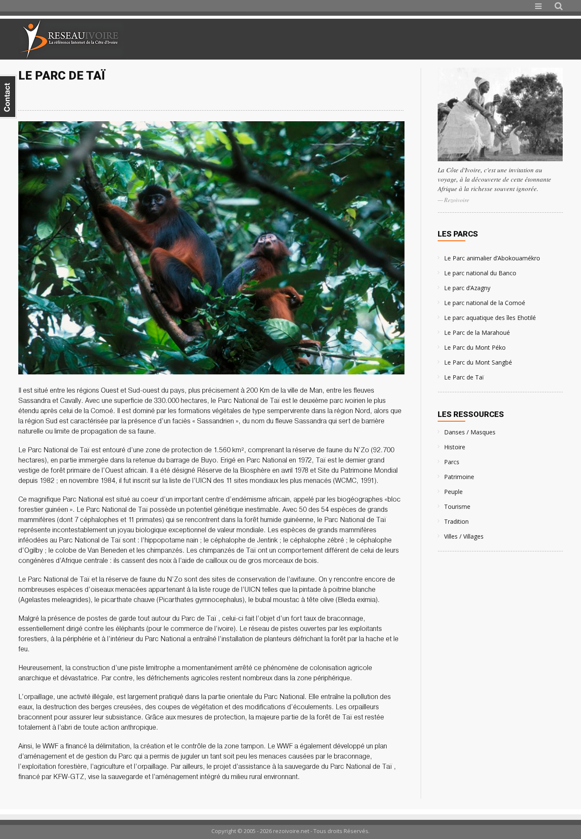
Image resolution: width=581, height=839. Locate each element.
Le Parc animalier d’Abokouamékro (492, 258)
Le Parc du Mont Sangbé (478, 362)
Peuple (453, 492)
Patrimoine (459, 477)
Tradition (456, 521)
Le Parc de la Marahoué (477, 332)
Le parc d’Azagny (467, 288)
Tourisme (457, 506)
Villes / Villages (464, 536)
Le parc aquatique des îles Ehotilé (490, 318)
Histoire (454, 447)
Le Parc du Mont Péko (475, 347)
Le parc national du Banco (480, 273)
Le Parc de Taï (464, 377)
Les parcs (458, 233)
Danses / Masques (470, 432)
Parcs (451, 462)
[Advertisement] (462, 39)
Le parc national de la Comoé (484, 303)
